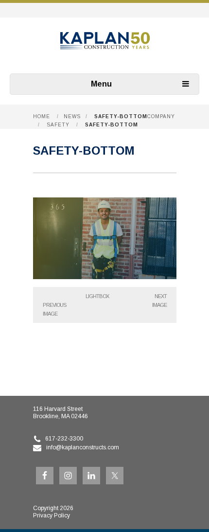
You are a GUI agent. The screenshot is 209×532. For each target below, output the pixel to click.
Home (41, 116)
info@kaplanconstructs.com (82, 447)
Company (161, 116)
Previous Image (54, 309)
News (72, 116)
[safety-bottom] (104, 276)
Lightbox (97, 296)
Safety (58, 124)
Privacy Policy (51, 515)
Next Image (159, 300)
